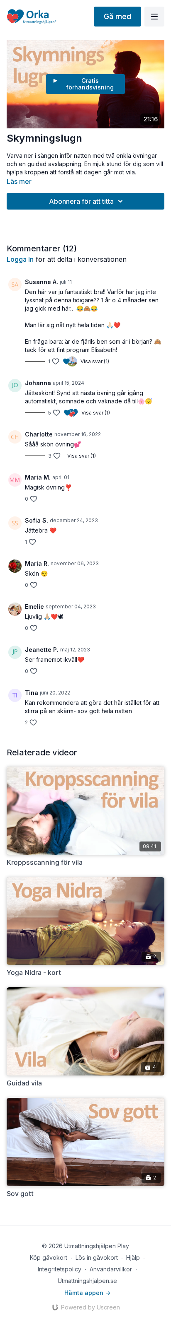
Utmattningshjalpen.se (87, 1280)
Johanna (38, 382)
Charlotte (39, 434)
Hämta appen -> (87, 1292)
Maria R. (37, 563)
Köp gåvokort (48, 1257)
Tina (31, 692)
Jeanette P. (42, 649)
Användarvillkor (111, 1269)
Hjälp (133, 1257)
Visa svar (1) (95, 361)
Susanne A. (41, 281)
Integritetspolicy (59, 1269)
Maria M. (38, 477)
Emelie (34, 606)
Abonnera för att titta (81, 201)
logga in (20, 259)
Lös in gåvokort (97, 1257)
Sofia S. (36, 520)
